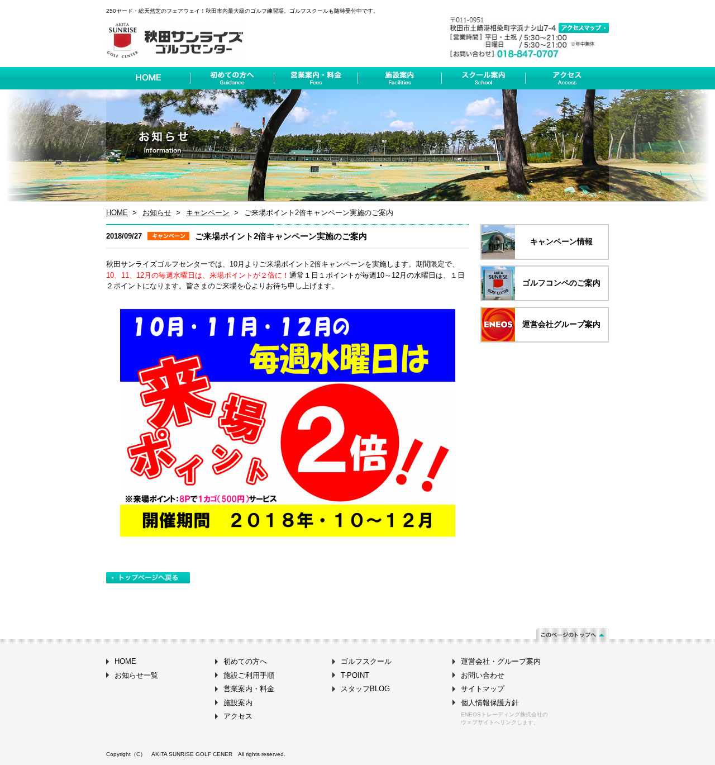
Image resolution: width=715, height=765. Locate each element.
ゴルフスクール (366, 661)
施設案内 (237, 703)
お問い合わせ (482, 675)
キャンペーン (208, 212)
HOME (117, 212)
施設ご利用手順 (248, 675)
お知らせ (156, 212)
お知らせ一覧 (136, 675)
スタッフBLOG (365, 689)
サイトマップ (482, 689)
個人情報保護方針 (490, 703)
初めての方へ (245, 661)
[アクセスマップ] (584, 28)
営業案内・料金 (248, 689)
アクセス (237, 716)
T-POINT (355, 675)
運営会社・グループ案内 (501, 661)
